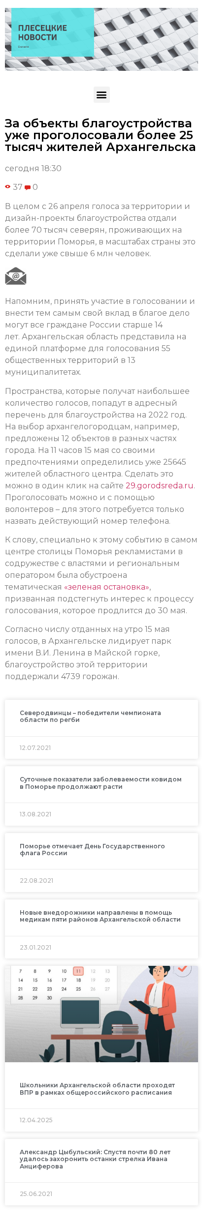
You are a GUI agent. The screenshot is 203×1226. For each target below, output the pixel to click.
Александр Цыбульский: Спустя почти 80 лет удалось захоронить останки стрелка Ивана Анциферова (95, 1159)
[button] (102, 95)
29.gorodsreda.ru (160, 485)
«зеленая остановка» (106, 587)
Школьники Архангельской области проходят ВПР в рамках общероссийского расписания (97, 1088)
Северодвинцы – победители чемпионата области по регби (90, 716)
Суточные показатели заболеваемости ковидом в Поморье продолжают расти (101, 783)
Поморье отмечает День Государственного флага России (92, 849)
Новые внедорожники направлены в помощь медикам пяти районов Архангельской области (100, 916)
